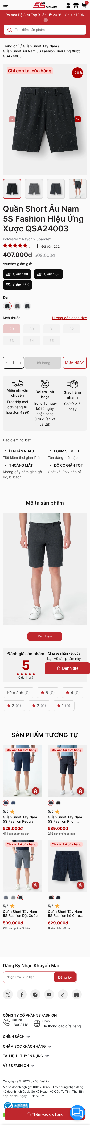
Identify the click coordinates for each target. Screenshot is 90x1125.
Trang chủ (11, 46)
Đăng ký (65, 977)
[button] (12, 119)
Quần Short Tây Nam (40, 46)
